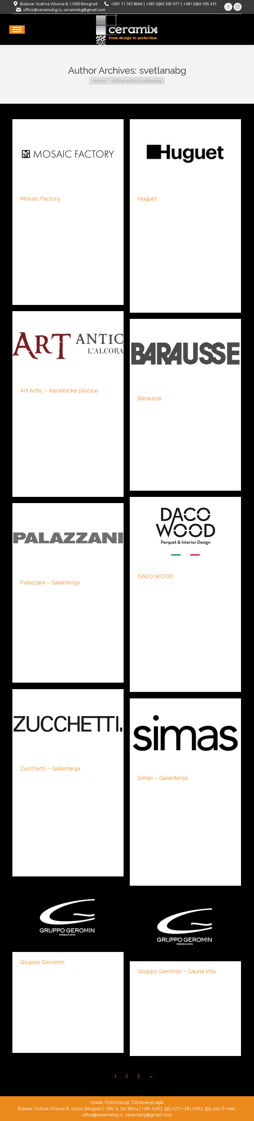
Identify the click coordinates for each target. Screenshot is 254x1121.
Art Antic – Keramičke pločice (59, 390)
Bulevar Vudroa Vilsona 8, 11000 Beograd (58, 4)
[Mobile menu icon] (17, 29)
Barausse (150, 398)
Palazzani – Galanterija (50, 582)
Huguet (147, 198)
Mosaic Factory (40, 198)
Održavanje (142, 1102)
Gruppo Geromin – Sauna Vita (177, 971)
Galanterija (30, 592)
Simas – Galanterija (163, 778)
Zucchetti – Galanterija (50, 768)
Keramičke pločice (39, 208)
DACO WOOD (155, 576)
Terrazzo (68, 208)
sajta (159, 1102)
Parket (144, 586)
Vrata (142, 408)
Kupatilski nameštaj (39, 972)
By (96, 208)
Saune (144, 981)
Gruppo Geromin (42, 962)
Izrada (96, 1102)
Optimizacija (117, 1102)
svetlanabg (162, 70)
